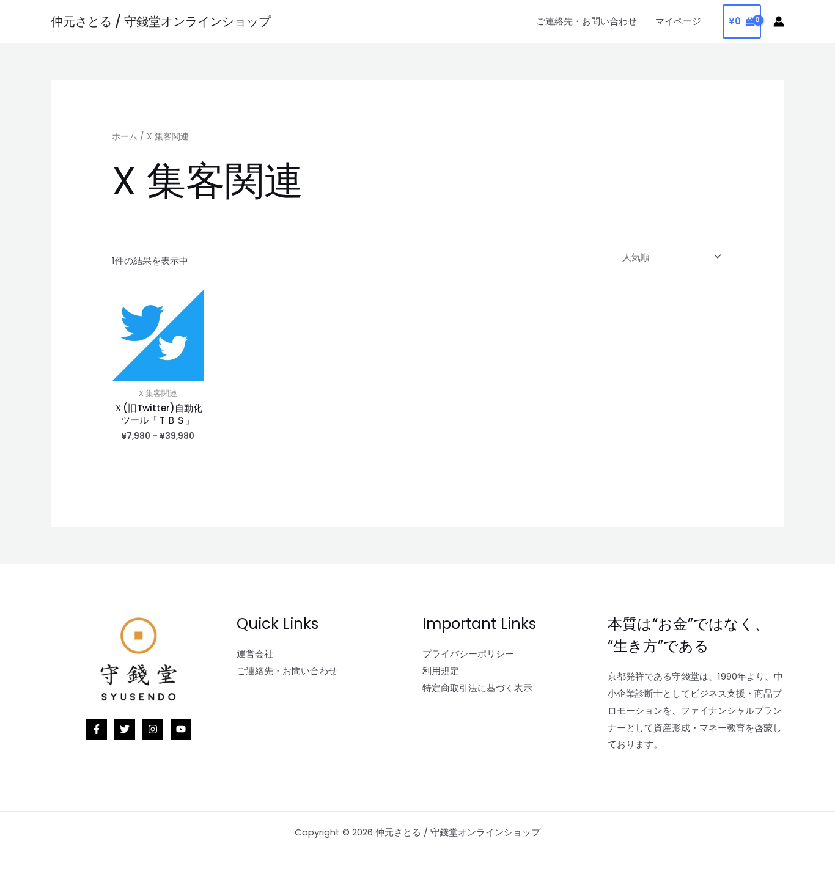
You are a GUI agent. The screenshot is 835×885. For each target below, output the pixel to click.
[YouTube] (181, 729)
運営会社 (255, 653)
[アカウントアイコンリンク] (778, 21)
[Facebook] (96, 729)
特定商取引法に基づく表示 (477, 687)
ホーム (125, 136)
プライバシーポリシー (468, 653)
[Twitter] (124, 729)
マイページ (678, 21)
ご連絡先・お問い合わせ (586, 21)
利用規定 (440, 670)
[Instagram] (152, 729)
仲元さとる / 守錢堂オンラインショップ (161, 21)
